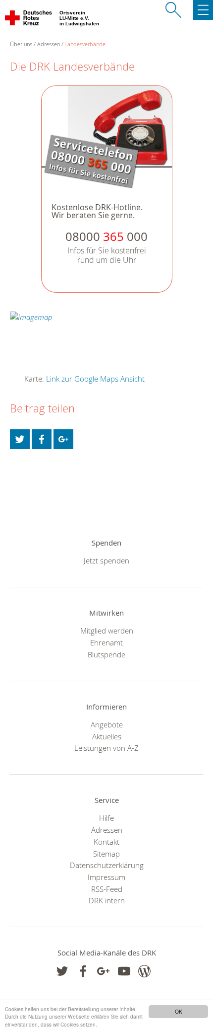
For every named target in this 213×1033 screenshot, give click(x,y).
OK (178, 1011)
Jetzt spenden (106, 560)
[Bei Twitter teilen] (20, 439)
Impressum (106, 877)
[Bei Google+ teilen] (63, 439)
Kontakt (106, 842)
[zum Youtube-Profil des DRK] (124, 971)
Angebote (107, 724)
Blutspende (106, 654)
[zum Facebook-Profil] (62, 971)
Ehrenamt (106, 642)
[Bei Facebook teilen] (42, 439)
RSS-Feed (106, 889)
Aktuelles (106, 736)
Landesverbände (85, 44)
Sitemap (106, 854)
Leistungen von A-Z (106, 748)
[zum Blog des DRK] (144, 971)
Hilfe (106, 818)
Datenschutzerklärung (107, 865)
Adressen (48, 44)
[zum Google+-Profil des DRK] (103, 971)
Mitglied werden (106, 631)
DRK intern (107, 900)
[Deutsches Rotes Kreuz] (29, 20)
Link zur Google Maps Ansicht (95, 379)
